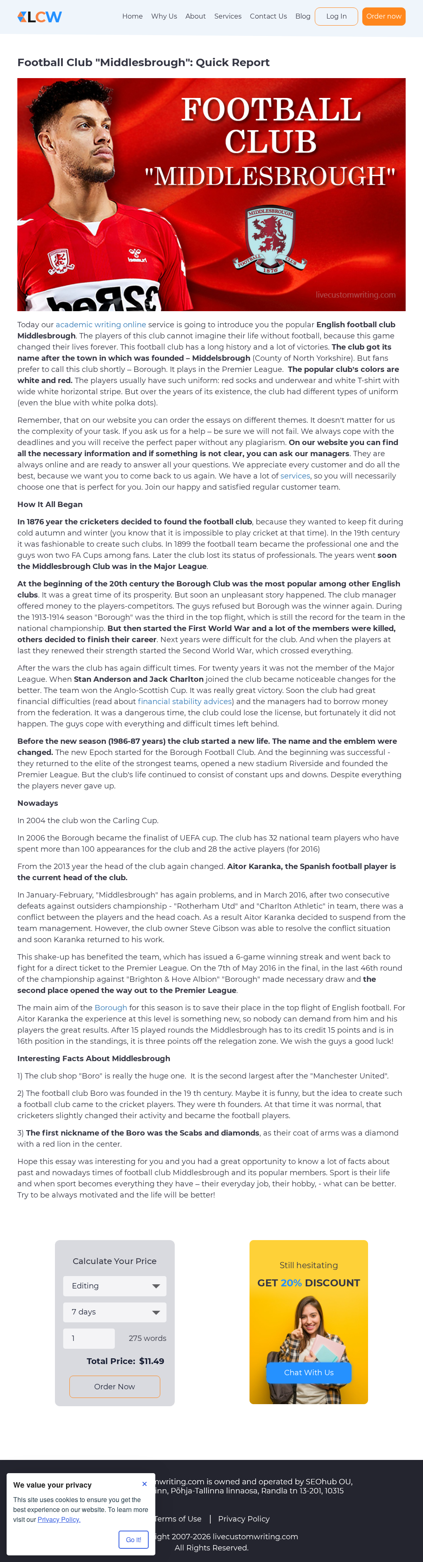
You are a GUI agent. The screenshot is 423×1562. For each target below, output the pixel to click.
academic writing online (101, 324)
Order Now (114, 1386)
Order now (384, 16)
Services (228, 16)
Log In (336, 16)
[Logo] (39, 16)
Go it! (133, 1539)
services (295, 476)
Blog (303, 16)
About (195, 16)
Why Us (164, 16)
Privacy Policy (244, 1519)
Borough (111, 1007)
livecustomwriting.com (255, 1536)
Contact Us (268, 16)
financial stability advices (185, 701)
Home (132, 16)
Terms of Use (178, 1519)
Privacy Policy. (59, 1519)
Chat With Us (309, 1372)
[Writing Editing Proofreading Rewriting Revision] (114, 1286)
